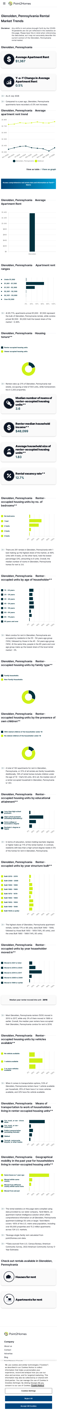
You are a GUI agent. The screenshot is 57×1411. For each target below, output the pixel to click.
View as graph (49, 169)
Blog (6, 1357)
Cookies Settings (28, 1391)
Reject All (28, 1398)
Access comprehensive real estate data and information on (28, 184)
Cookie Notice (38, 1385)
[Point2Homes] (15, 1334)
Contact (7, 1350)
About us (8, 1346)
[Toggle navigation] (4, 3)
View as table (33, 169)
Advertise (8, 1353)
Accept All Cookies (28, 1406)
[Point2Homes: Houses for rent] (19, 3)
